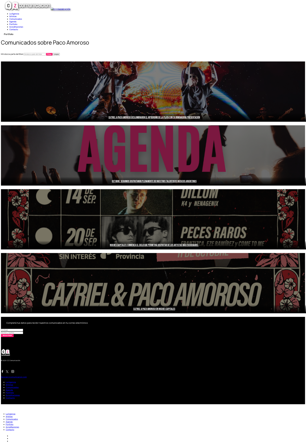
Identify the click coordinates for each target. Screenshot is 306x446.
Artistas (13, 16)
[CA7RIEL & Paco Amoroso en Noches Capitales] (153, 283)
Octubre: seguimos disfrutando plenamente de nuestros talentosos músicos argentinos (154, 181)
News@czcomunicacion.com (14, 377)
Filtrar (49, 54)
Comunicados (15, 19)
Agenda (12, 21)
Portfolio (13, 24)
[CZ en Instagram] (12, 372)
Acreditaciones (16, 27)
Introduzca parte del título (12, 54)
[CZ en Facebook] (2, 372)
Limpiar (56, 54)
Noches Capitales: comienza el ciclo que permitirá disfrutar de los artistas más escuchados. (154, 245)
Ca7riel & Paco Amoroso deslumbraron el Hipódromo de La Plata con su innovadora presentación (154, 117)
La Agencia (14, 13)
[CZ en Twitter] (7, 372)
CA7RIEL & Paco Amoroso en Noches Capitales (154, 309)
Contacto (13, 29)
